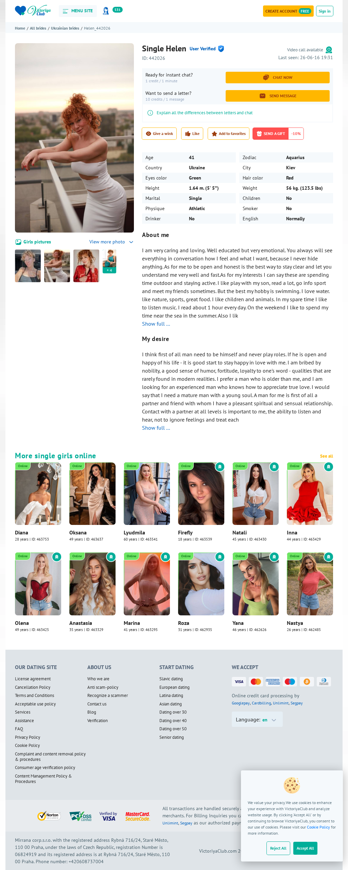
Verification (97, 720)
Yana (238, 622)
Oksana (78, 532)
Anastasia (80, 622)
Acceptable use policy (35, 704)
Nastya (295, 622)
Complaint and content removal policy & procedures (50, 757)
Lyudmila (134, 532)
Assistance (24, 720)
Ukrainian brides (65, 28)
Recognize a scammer (107, 695)
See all (326, 456)
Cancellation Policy (32, 687)
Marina (132, 622)
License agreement (33, 679)
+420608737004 (86, 861)
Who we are (98, 679)
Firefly (185, 532)
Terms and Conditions (34, 695)
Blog (91, 712)
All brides (38, 28)
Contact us (96, 704)
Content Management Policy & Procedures (43, 779)
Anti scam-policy (102, 687)
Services (22, 712)
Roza (183, 622)
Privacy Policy (27, 737)
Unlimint (281, 702)
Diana (21, 532)
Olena (22, 622)
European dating (174, 687)
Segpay (297, 702)
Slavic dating (171, 679)
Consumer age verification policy (45, 767)
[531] (107, 11)
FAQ (19, 729)
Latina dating (171, 695)
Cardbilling (261, 702)
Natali (239, 532)
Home (20, 28)
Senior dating (171, 737)
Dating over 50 (173, 729)
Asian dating (170, 704)
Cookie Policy (318, 827)
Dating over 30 (173, 712)
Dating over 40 (173, 720)
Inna (292, 532)
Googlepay (241, 702)
